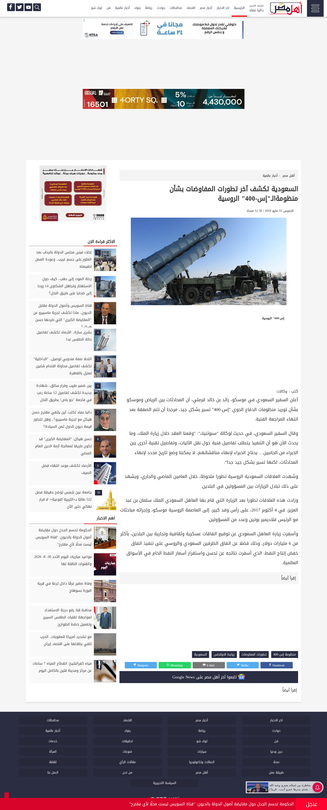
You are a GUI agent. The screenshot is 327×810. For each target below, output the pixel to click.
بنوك (137, 8)
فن (109, 8)
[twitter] (20, 7)
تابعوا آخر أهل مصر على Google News (205, 677)
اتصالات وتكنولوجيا (201, 762)
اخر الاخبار (223, 8)
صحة (276, 762)
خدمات (52, 741)
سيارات (201, 752)
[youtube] (28, 7)
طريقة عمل (276, 773)
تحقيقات (127, 741)
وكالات (282, 391)
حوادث (161, 8)
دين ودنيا (276, 752)
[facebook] (11, 7)
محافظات (176, 8)
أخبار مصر (206, 8)
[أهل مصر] (286, 9)
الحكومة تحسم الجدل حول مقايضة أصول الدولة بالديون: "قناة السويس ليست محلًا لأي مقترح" (211, 804)
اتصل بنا (52, 773)
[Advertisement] (208, 354)
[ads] (163, 29)
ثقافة (53, 762)
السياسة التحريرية (164, 783)
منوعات (127, 752)
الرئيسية (239, 8)
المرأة (53, 752)
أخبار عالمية (122, 8)
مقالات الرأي (127, 762)
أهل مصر (202, 773)
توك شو (96, 8)
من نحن (127, 773)
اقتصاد (190, 8)
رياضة (148, 8)
